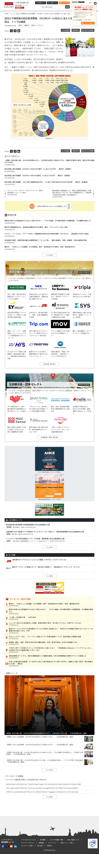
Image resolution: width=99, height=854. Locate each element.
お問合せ (49, 846)
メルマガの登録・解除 (56, 840)
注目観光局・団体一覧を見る (49, 437)
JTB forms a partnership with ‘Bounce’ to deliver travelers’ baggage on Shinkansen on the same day (42, 792)
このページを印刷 (88, 30)
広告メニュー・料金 (67, 843)
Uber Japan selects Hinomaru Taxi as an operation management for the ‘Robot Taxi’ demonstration (42, 788)
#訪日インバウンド (37, 25)
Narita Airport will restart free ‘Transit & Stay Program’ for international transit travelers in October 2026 (43, 784)
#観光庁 (26, 25)
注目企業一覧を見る (49, 364)
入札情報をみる (40, 3)
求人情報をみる (52, 3)
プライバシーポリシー (28, 843)
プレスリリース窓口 (27, 846)
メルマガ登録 (65, 3)
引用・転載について (73, 840)
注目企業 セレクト (20, 272)
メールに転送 (65, 30)
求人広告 (40, 846)
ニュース (12, 14)
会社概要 (42, 840)
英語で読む (76, 30)
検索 (67, 7)
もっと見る (49, 255)
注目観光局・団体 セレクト (25, 384)
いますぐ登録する (89, 23)
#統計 (20, 25)
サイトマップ (52, 843)
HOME (6, 14)
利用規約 (41, 843)
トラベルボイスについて (28, 840)
